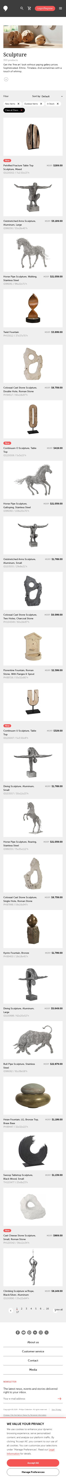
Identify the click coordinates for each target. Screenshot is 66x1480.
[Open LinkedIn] (35, 1332)
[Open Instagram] (41, 1332)
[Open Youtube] (23, 1332)
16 (47, 1308)
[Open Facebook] (18, 1332)
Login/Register (45, 8)
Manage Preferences (33, 1472)
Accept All (33, 1463)
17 (17, 1312)
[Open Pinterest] (29, 1332)
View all (58, 1309)
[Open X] (47, 1332)
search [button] (22, 8)
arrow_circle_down (6, 79)
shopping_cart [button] (29, 8)
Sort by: (36, 96)
